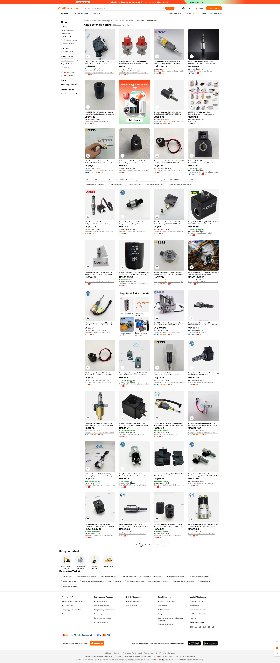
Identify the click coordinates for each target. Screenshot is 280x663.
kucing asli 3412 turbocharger (152, 576)
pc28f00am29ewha (125, 180)
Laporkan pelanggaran (165, 624)
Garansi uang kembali (101, 605)
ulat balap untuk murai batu (135, 581)
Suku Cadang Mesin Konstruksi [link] (147, 21)
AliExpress (108, 653)
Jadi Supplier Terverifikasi (198, 614)
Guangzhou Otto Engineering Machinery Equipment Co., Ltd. (100, 170)
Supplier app (143, 643)
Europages (171, 653)
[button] (163, 8)
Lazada (140, 653)
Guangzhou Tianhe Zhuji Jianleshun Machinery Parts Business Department (169, 121)
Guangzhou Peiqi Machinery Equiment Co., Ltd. (134, 73)
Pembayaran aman (100, 601)
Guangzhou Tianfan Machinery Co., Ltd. (132, 231)
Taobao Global (149, 653)
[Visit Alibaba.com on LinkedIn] (195, 627)
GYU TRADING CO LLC (196, 121)
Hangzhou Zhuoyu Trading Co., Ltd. (200, 233)
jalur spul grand (205, 581)
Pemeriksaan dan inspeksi (103, 618)
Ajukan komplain (163, 610)
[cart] (190, 9)
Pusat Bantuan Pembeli (166, 601)
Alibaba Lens (75, 643)
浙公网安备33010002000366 (175, 660)
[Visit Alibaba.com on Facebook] (191, 627)
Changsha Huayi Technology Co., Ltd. (97, 121)
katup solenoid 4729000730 (95, 184)
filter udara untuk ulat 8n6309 (199, 576)
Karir (63, 614)
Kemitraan (193, 618)
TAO (157, 653)
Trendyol (163, 653)
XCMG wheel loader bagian (175, 576)
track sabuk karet (190, 180)
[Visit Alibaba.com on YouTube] (209, 627)
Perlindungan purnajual (102, 614)
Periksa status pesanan (198, 610)
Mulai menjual (194, 605)
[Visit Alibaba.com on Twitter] (200, 627)
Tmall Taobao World (129, 653)
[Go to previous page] (136, 545)
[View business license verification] (160, 660)
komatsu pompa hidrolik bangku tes (93, 581)
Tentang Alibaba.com (70, 597)
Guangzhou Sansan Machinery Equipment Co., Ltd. (203, 172)
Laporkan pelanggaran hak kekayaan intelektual (170, 619)
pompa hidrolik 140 (116, 184)
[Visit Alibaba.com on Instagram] (204, 627)
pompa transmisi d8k (69, 581)
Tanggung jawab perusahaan (72, 610)
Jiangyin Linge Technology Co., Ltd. (200, 71)
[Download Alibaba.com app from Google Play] (210, 643)
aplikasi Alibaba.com (177, 643)
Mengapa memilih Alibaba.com (72, 601)
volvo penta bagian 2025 (155, 184)
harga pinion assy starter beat (159, 581)
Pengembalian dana (164, 614)
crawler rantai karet (135, 184)
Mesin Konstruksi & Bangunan (102, 21)
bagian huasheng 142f (129, 576)
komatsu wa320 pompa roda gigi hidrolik (99, 180)
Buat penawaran (131, 605)
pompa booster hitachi (70, 586)
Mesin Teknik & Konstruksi (124, 21)
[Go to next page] (167, 545)
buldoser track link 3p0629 (170, 180)
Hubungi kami (162, 605)
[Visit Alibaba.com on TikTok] (213, 627)
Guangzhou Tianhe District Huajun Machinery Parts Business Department (169, 231)
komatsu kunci (67, 576)
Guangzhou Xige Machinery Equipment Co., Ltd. (100, 73)
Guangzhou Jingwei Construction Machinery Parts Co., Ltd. (134, 170)
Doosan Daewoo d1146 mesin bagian (180, 184)
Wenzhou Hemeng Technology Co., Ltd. (167, 170)
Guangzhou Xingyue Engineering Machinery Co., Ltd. (100, 231)
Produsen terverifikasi (133, 601)
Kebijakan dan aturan (101, 622)
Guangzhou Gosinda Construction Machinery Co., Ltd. (100, 282)
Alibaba (86, 21)
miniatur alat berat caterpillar (184, 581)
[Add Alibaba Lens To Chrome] (97, 643)
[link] (277, 642)
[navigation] (70, 283)
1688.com (117, 653)
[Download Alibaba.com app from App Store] (194, 643)
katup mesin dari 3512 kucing (87, 576)
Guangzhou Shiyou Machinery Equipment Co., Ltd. (169, 71)
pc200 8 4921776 (115, 581)
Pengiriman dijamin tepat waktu (104, 610)
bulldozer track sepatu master (146, 180)
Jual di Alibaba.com (196, 601)
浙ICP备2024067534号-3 (195, 660)
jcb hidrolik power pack (109, 576)
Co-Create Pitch (68, 605)
